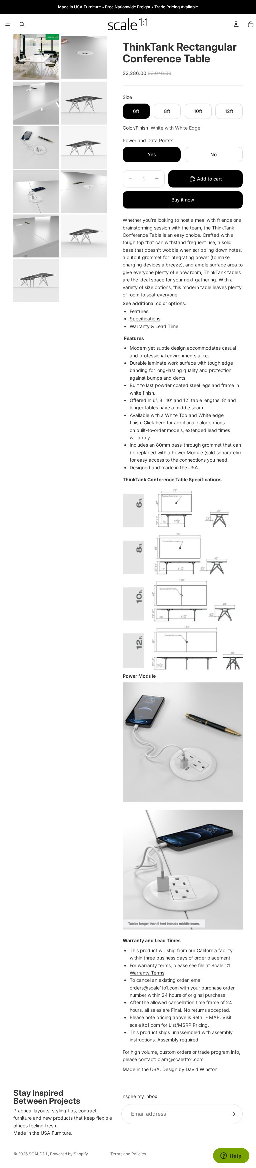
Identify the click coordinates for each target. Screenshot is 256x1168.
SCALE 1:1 (38, 1153)
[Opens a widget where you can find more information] (231, 1156)
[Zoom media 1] (36, 57)
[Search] (22, 24)
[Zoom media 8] (84, 191)
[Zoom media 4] (84, 103)
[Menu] (7, 24)
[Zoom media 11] (36, 280)
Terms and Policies (128, 1153)
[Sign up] (233, 1114)
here (160, 422)
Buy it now (182, 199)
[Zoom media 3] (36, 103)
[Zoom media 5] (36, 147)
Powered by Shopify (69, 1153)
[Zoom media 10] (84, 235)
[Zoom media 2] (84, 57)
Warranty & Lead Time (154, 326)
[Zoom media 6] (84, 147)
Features (139, 311)
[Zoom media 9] (36, 235)
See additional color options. (154, 303)
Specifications (145, 318)
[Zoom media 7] (36, 191)
